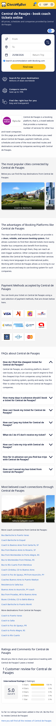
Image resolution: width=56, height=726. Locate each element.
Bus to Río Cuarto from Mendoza (16, 565)
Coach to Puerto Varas (11, 615)
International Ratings (14, 681)
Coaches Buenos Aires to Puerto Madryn (20, 579)
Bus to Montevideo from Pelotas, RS (18, 560)
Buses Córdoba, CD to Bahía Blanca (17, 599)
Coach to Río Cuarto (10, 635)
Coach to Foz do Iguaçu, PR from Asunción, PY (22, 574)
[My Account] (34, 4)
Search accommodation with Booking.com (25, 60)
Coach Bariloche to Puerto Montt (16, 604)
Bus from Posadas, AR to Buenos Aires (19, 594)
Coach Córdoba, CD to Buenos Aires (18, 569)
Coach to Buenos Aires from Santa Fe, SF (20, 545)
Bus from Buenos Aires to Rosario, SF (18, 550)
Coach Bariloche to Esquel (13, 540)
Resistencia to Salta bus (12, 584)
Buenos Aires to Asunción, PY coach (17, 589)
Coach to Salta (8, 620)
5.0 (11, 690)
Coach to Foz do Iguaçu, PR (14, 625)
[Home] (16, 4)
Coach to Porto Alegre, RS (13, 630)
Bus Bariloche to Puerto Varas (15, 535)
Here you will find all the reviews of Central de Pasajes (26, 720)
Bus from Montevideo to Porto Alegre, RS (20, 555)
